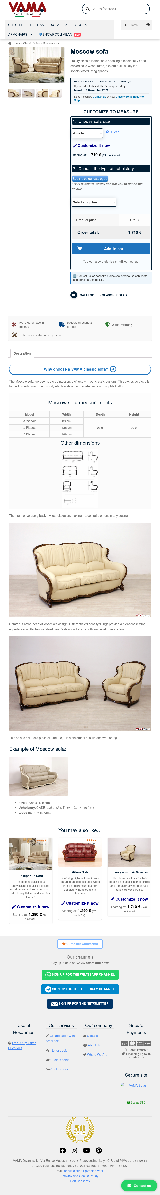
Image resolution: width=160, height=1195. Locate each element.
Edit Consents (80, 1181)
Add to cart (114, 248)
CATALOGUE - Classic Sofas (103, 295)
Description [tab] (22, 353)
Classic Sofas (31, 43)
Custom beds (59, 1069)
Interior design (59, 1050)
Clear (115, 132)
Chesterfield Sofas (26, 24)
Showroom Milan (61, 34)
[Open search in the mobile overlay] (116, 9)
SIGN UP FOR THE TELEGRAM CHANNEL (83, 989)
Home (16, 43)
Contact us (99, 96)
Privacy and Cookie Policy (80, 1176)
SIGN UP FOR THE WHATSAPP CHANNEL (83, 974)
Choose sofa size (94, 121)
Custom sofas (59, 1059)
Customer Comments (82, 943)
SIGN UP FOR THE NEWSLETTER (83, 1003)
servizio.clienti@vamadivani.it (84, 1170)
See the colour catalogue (90, 178)
